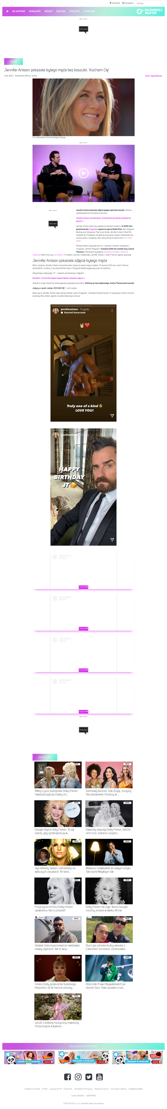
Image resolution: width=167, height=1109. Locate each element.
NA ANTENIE (18, 11)
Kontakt (45, 1089)
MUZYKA (61, 11)
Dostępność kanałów (32, 1089)
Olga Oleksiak (156, 76)
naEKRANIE (91, 1096)
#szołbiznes (20, 76)
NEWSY (49, 11)
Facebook (115, 3)
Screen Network (77, 1096)
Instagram (129, 3)
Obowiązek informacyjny (83, 1089)
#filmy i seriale (31, 76)
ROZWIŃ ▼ (83, 587)
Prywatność (67, 1089)
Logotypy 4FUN (55, 1089)
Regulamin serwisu (102, 1089)
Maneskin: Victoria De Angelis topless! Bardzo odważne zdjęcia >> (59, 278)
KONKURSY (35, 11)
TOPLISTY (74, 11)
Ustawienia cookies (136, 1089)
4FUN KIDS (89, 11)
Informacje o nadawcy (119, 1089)
